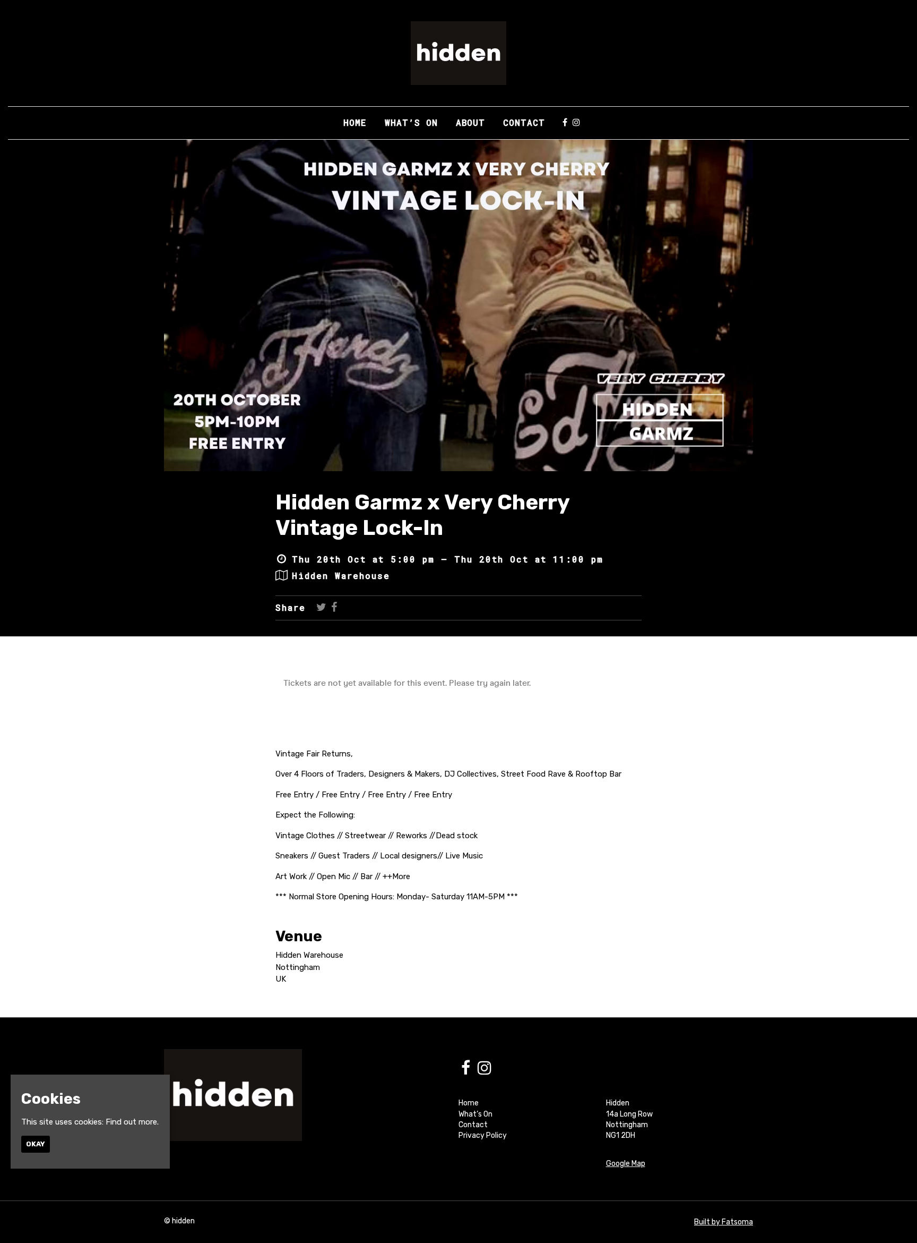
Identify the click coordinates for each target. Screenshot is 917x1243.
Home (355, 122)
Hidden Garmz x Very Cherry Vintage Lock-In (422, 515)
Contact (524, 122)
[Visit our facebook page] (565, 122)
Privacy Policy (482, 1135)
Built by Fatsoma (723, 1222)
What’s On (411, 122)
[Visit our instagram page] (576, 122)
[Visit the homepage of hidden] (458, 53)
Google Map (625, 1163)
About (470, 122)
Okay (35, 1144)
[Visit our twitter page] (321, 608)
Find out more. (132, 1122)
